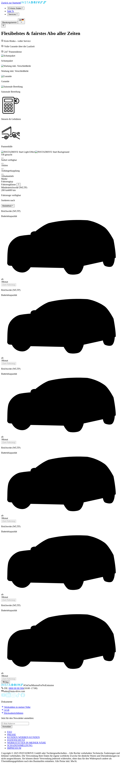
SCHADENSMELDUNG (20, 745)
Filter (6, 682)
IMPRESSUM (14, 748)
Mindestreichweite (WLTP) (14, 187)
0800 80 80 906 (16, 688)
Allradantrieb (7, 176)
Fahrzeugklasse (8, 184)
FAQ (9, 732)
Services (12, 14)
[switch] (2, 158)
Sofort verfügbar (9, 160)
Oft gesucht (6, 154)
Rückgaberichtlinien (13, 713)
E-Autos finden (14, 8)
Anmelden (6, 727)
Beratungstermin (9, 22)
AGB (6, 710)
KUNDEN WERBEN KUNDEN (23, 737)
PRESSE (11, 734)
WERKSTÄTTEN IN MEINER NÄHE (26, 742)
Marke (4, 179)
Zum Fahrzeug (8, 285)
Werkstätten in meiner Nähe (17, 707)
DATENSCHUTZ (16, 740)
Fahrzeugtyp (7, 181)
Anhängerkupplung (10, 170)
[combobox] (8, 205)
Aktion (4, 165)
